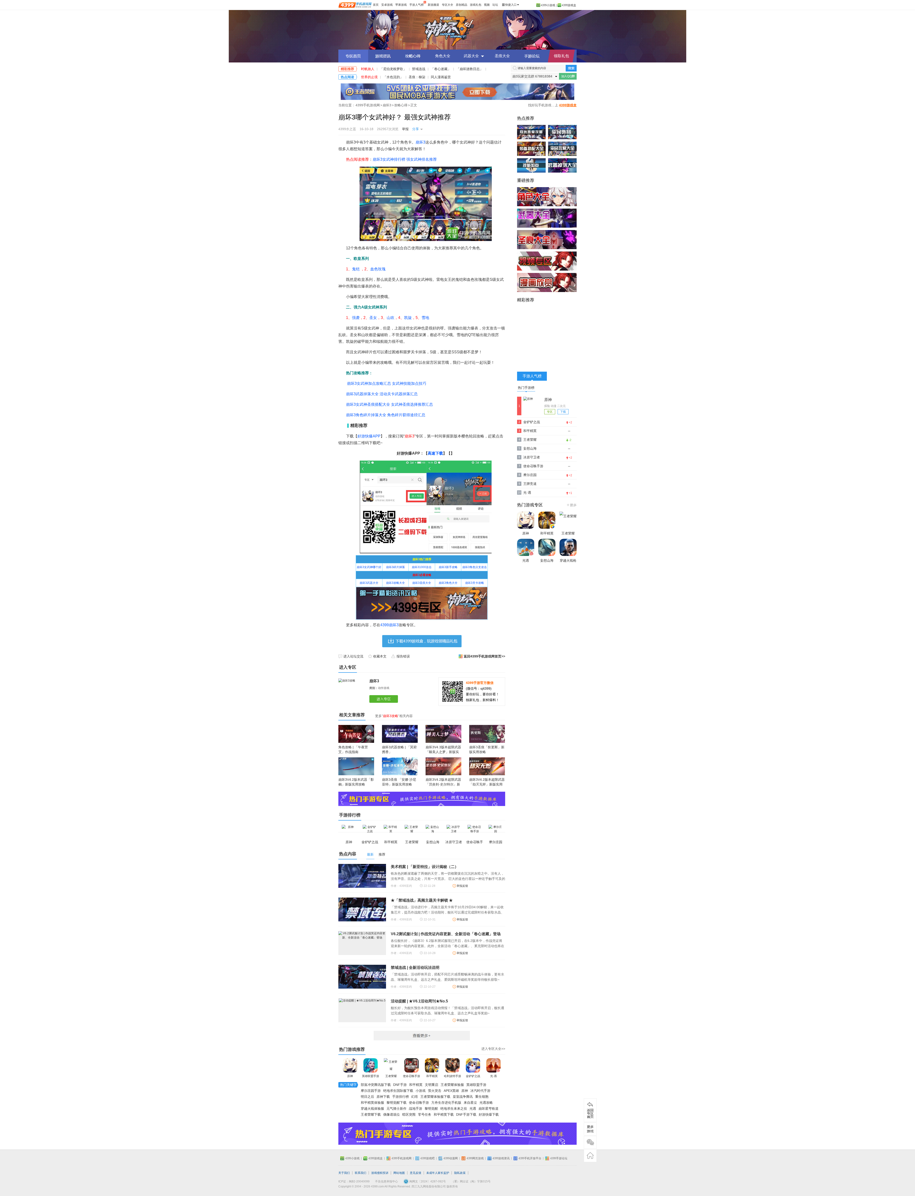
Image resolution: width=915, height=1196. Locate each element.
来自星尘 (470, 1102)
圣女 (373, 318)
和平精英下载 (444, 1114)
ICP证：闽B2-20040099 (354, 1181)
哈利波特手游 (452, 1076)
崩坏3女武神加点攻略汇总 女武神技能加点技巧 (386, 383)
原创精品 (461, 4)
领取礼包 (561, 56)
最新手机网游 (422, 1035)
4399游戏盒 (569, 5)
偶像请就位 (391, 1114)
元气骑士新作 (396, 1108)
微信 (590, 1142)
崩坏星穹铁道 (488, 1108)
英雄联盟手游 (370, 1076)
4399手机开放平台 (529, 1158)
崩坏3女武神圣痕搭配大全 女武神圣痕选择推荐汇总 (389, 404)
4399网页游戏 (475, 1158)
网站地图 (399, 1173)
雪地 (425, 318)
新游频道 (433, 4)
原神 (350, 1076)
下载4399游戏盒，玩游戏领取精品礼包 (422, 641)
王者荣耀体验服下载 (435, 1096)
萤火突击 (434, 1091)
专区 (550, 411)
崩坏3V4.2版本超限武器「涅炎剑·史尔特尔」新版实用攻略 (443, 784)
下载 (563, 411)
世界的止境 (369, 77)
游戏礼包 (475, 4)
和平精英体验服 (372, 1102)
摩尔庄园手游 (371, 1091)
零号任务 (424, 1114)
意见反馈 (415, 1173)
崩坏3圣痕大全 (421, 583)
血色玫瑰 (378, 269)
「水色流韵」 (393, 77)
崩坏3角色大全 (448, 583)
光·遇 (493, 1076)
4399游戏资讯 (501, 1158)
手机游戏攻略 (590, 1129)
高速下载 (435, 453)
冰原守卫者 (531, 457)
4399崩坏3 (389, 625)
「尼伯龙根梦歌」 (393, 69)
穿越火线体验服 (372, 1108)
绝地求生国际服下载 (398, 1091)
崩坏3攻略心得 (413, 56)
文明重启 (431, 1085)
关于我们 (344, 1173)
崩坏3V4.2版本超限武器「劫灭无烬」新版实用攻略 (487, 784)
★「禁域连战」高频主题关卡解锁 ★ (422, 900)
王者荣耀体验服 (452, 1085)
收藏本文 (379, 656)
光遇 (472, 1108)
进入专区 (384, 699)
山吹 (390, 318)
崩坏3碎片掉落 (395, 567)
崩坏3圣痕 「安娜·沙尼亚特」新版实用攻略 (399, 782)
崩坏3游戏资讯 (383, 56)
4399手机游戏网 (368, 105)
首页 (376, 4)
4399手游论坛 (558, 1158)
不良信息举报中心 (386, 1181)
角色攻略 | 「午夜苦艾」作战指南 (353, 749)
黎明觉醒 (431, 1108)
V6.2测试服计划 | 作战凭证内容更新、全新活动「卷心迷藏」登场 (446, 934)
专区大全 (447, 4)
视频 (487, 4)
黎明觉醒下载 (396, 1102)
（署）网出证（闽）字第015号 (471, 1181)
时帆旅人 (367, 69)
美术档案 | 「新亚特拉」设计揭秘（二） (424, 867)
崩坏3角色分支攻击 (474, 567)
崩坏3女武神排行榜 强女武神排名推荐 (405, 159)
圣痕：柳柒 (417, 77)
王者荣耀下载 (371, 1114)
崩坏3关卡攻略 (474, 583)
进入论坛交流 (353, 656)
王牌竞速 (530, 484)
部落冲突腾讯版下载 (376, 1085)
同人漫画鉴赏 (441, 77)
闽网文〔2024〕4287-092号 (427, 1181)
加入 (568, 76)
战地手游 (415, 1108)
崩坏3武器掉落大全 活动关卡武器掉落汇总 (382, 394)
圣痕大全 (502, 56)
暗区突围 (409, 1114)
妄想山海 (530, 448)
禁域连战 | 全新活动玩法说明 (415, 967)
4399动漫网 (450, 1158)
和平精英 (432, 1076)
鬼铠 (356, 269)
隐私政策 (460, 1173)
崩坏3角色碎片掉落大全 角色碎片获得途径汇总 (385, 415)
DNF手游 (400, 1085)
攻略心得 (400, 105)
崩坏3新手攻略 (448, 567)
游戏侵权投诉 (379, 1173)
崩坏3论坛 (532, 56)
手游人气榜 (416, 4)
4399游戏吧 (427, 1158)
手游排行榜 (400, 1096)
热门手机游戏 (571, 505)
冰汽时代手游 (480, 1091)
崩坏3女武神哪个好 (369, 567)
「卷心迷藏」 (441, 69)
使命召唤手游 (411, 1076)
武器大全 (471, 56)
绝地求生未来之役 (453, 1108)
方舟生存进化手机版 (446, 1102)
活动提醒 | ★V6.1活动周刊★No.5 (419, 1001)
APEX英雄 (451, 1091)
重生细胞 (481, 1096)
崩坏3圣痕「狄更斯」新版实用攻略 (486, 749)
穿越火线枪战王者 (568, 565)
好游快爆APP (369, 436)
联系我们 (360, 1173)
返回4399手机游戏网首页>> (484, 656)
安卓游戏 (387, 4)
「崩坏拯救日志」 (469, 69)
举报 (405, 129)
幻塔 (414, 1096)
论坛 (495, 4)
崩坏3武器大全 (369, 583)
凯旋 (408, 318)
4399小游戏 (548, 5)
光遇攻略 (486, 1102)
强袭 (356, 318)
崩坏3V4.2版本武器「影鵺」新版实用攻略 (356, 782)
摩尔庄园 (530, 475)
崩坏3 (457, 30)
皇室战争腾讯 (463, 1096)
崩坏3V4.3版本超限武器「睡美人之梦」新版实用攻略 (443, 752)
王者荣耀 (391, 1076)
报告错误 (403, 656)
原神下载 (383, 1096)
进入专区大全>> (493, 1049)
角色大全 (442, 56)
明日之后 (367, 1096)
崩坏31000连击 (422, 567)
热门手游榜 (526, 388)
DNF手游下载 (466, 1114)
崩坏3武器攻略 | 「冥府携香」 (399, 749)
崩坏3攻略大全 (395, 583)
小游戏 (421, 1091)
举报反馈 (462, 886)
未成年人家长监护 (437, 1173)
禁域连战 (418, 69)
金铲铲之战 (473, 1076)
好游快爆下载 (489, 1114)
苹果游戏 (401, 4)
